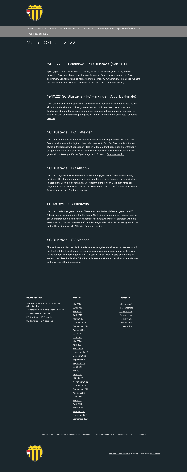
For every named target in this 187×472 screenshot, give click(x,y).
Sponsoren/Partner (126, 28)
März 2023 (78, 378)
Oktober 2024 (79, 322)
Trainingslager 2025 (37, 34)
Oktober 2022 (79, 385)
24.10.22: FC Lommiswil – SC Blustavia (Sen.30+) (87, 64)
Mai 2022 (77, 400)
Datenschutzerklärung (119, 453)
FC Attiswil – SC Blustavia (68, 204)
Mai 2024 (77, 341)
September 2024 (80, 326)
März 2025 (78, 319)
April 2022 (77, 404)
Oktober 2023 (79, 356)
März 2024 (78, 348)
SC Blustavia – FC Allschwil (69, 168)
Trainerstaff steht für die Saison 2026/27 (45, 310)
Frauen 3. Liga (125, 319)
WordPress (155, 453)
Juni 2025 (77, 308)
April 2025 (77, 315)
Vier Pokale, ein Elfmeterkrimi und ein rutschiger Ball (43, 304)
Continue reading (115, 82)
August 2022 (79, 393)
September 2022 (80, 389)
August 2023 (79, 363)
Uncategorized (126, 326)
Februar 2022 (79, 411)
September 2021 (80, 419)
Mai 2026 (77, 304)
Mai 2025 (77, 311)
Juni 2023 (77, 367)
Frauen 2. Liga (125, 315)
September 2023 (80, 360)
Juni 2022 (77, 396)
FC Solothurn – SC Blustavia (39, 317)
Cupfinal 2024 (125, 311)
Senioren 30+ (125, 322)
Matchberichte (67, 28)
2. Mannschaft (126, 308)
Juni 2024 (77, 337)
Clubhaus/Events (105, 28)
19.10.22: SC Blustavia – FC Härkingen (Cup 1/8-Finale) (91, 96)
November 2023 (80, 352)
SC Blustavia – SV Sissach (68, 240)
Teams (39, 28)
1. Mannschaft (125, 304)
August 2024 (79, 330)
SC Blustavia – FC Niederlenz (39, 321)
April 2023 (77, 374)
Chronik (86, 28)
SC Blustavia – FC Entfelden (70, 132)
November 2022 (80, 382)
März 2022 (78, 408)
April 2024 (77, 345)
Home (30, 28)
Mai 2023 (77, 371)
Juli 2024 (77, 334)
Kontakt (54, 28)
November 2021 (80, 415)
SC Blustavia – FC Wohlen (38, 313)
